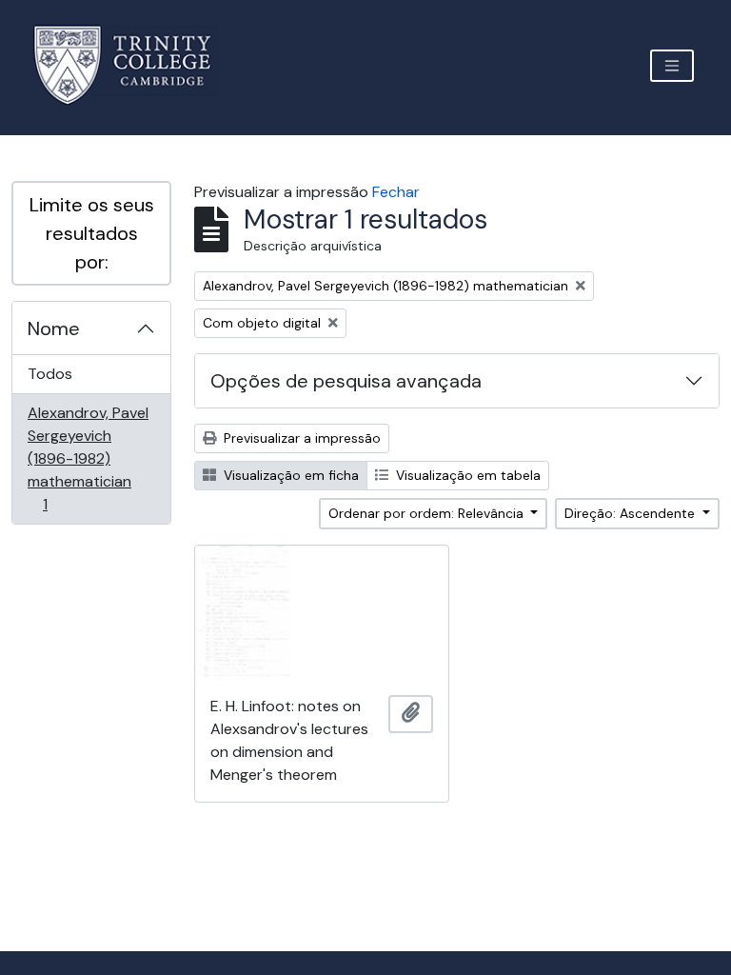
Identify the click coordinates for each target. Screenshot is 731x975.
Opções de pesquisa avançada (346, 380)
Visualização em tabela (466, 475)
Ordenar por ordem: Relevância (427, 513)
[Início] (133, 65)
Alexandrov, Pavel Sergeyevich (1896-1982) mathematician (87, 458)
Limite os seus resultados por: (92, 233)
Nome (54, 328)
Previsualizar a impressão (300, 438)
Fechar (396, 192)
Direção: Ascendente (631, 513)
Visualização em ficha (289, 475)
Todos (50, 374)
